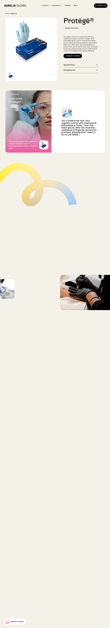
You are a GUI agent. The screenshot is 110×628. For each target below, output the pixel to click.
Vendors (67, 5)
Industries (55, 5)
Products (45, 5)
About (76, 5)
